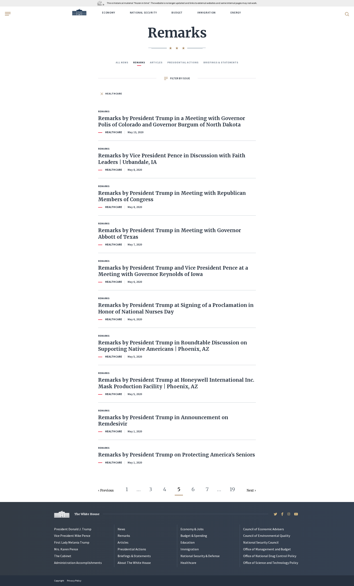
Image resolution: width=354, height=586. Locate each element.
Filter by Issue (179, 78)
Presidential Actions (183, 62)
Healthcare (113, 93)
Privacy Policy (74, 580)
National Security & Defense (200, 556)
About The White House (134, 563)
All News (122, 62)
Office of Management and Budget (267, 549)
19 (232, 489)
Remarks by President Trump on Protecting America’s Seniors (176, 455)
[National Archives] (101, 3)
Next (251, 490)
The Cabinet (62, 556)
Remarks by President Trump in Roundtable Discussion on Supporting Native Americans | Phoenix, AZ (172, 346)
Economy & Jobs (192, 529)
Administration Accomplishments (78, 563)
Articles (156, 62)
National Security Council (261, 542)
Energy (235, 12)
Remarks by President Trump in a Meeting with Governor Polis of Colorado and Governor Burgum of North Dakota (171, 121)
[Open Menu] (7, 14)
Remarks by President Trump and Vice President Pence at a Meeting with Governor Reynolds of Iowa (173, 271)
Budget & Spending (193, 536)
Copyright (59, 580)
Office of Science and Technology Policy (270, 563)
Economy (108, 12)
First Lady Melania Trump (71, 542)
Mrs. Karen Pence (66, 549)
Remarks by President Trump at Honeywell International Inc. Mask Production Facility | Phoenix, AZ (176, 383)
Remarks (139, 62)
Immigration (206, 12)
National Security (143, 12)
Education (187, 542)
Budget (177, 12)
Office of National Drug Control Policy (269, 556)
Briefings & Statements (220, 62)
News (121, 529)
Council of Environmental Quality (266, 536)
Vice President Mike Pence (72, 536)
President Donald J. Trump (72, 529)
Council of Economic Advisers (263, 529)
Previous (107, 490)
